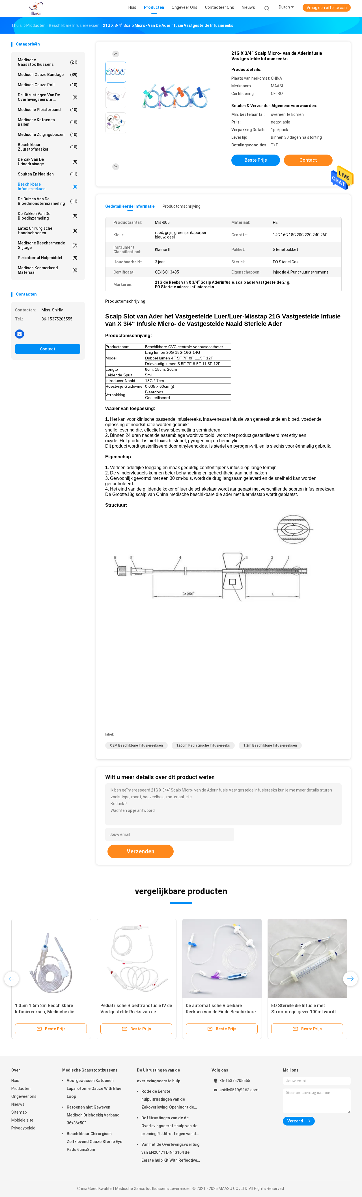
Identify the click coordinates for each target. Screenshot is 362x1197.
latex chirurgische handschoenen (47, 230)
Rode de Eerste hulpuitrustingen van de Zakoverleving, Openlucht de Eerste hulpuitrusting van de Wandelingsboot (167, 1100)
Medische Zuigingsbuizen (47, 134)
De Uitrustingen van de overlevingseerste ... (47, 97)
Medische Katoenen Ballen (47, 122)
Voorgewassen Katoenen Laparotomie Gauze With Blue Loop (94, 1088)
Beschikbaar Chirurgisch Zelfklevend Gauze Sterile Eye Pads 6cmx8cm (94, 1141)
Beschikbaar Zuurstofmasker (47, 146)
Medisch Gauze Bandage (47, 74)
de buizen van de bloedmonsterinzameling (47, 201)
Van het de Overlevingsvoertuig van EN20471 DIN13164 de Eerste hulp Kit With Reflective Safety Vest (170, 1153)
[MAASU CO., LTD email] (19, 333)
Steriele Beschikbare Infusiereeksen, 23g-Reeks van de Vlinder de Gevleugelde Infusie (143, 1012)
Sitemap (19, 1112)
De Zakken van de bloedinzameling (47, 215)
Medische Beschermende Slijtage (47, 245)
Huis (15, 1080)
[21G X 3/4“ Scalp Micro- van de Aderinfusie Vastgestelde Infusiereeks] (176, 98)
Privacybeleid (23, 1128)
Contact (47, 349)
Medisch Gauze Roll (47, 85)
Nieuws (18, 1104)
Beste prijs (256, 160)
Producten (21, 1088)
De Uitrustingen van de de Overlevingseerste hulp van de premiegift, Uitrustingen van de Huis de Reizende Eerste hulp (169, 1127)
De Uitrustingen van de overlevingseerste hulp (158, 1075)
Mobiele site (22, 1120)
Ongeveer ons (23, 1096)
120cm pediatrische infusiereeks (203, 745)
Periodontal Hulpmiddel (47, 257)
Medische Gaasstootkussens (47, 62)
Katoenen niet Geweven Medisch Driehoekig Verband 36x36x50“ (93, 1115)
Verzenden (140, 851)
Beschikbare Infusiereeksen (47, 186)
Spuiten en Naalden (47, 174)
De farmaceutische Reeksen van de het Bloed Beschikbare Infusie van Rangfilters (231, 1012)
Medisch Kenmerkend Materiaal (47, 270)
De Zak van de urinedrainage (47, 161)
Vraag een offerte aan (327, 7)
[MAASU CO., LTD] (36, 8)
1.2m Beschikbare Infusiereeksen (270, 745)
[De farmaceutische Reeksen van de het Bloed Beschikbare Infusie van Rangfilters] (231, 958)
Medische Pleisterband (47, 109)
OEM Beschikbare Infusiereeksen (136, 745)
